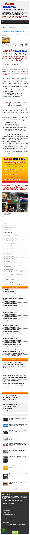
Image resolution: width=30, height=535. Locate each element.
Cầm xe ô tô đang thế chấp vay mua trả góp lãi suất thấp (14, 386)
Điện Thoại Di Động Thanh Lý (10, 399)
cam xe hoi (4, 218)
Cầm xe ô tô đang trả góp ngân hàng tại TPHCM (14, 375)
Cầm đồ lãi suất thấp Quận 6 (9, 256)
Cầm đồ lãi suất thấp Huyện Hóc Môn (12, 344)
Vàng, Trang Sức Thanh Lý (10, 406)
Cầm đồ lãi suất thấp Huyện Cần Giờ (11, 351)
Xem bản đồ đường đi (8, 518)
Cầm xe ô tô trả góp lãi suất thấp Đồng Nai (13, 383)
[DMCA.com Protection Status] (15, 532)
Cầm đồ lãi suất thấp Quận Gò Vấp (11, 338)
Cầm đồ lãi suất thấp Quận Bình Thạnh (12, 336)
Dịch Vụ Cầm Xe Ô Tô (15, 359)
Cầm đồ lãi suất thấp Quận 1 (9, 269)
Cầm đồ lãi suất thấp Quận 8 (9, 251)
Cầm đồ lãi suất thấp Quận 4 (9, 261)
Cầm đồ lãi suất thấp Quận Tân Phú (10, 235)
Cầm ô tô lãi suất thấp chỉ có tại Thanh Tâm (12, 274)
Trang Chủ (6, 27)
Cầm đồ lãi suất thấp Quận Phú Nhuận (12, 340)
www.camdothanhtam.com (13, 112)
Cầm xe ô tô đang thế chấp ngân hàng (12, 355)
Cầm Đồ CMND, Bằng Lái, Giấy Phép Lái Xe (12, 276)
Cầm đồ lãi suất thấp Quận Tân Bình (10, 238)
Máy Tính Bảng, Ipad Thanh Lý (10, 402)
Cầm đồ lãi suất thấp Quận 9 (9, 248)
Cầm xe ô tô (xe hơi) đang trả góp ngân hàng (13, 353)
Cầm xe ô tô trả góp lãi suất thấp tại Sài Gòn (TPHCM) (13, 381)
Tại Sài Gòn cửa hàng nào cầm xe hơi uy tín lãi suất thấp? (14, 367)
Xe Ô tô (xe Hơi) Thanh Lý (9, 395)
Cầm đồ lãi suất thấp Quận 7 (9, 253)
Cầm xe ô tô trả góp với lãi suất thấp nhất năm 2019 (14, 378)
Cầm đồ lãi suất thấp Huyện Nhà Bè (11, 349)
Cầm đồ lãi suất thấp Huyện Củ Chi (11, 346)
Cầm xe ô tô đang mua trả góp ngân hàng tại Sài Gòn (14, 373)
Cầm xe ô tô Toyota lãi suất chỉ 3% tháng (13, 364)
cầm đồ (3, 220)
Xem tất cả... (6, 389)
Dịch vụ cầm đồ (14, 27)
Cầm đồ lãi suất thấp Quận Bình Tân (11, 331)
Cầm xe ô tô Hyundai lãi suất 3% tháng (12, 362)
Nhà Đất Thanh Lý (7, 408)
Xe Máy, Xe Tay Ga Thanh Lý (10, 397)
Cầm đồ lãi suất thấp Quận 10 (9, 245)
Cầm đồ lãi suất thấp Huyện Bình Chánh (11, 284)
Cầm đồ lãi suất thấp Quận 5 (9, 258)
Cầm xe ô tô (6, 411)
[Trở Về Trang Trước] (6, 213)
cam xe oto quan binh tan (7, 229)
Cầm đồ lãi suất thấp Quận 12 (9, 240)
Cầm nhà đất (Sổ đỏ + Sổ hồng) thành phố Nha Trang (14, 271)
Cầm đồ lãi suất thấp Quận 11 (9, 243)
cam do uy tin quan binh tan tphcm (9, 225)
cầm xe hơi (4, 216)
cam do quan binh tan (6, 223)
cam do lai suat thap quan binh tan (9, 227)
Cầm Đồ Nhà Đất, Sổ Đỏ (8, 279)
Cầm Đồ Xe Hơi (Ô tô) (8, 282)
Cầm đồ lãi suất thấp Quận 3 (9, 264)
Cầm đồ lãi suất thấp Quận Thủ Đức (11, 342)
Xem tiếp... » (11, 420)
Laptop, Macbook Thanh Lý (10, 404)
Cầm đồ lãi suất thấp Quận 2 (9, 266)
